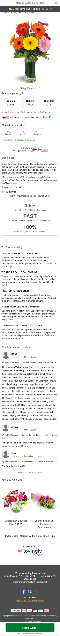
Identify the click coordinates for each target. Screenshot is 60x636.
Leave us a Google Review (30, 600)
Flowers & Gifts (15, 12)
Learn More (48, 117)
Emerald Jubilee (28, 362)
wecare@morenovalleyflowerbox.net (30, 581)
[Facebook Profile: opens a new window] (24, 592)
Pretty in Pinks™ (29, 461)
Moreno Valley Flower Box (30, 3)
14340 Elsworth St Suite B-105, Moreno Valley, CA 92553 (30, 576)
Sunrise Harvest (28, 435)
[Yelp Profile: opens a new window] (36, 592)
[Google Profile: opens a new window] (30, 592)
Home (4, 12)
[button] (54, 629)
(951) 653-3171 (30, 579)
